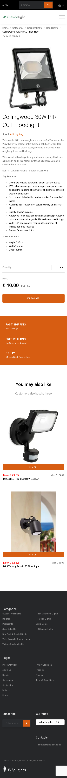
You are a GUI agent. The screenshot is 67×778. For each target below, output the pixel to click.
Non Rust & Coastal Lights (14, 634)
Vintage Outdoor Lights (13, 644)
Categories (18, 28)
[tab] (33, 268)
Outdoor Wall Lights (11, 613)
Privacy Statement (44, 665)
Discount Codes (9, 665)
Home (5, 28)
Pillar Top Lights (43, 619)
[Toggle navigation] (61, 17)
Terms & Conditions (45, 680)
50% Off (33, 555)
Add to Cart (33, 298)
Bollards (6, 619)
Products (40, 670)
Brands (5, 675)
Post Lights (7, 624)
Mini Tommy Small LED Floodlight (21, 566)
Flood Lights (52, 28)
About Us (6, 670)
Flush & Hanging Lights (47, 613)
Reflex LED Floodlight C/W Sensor (21, 479)
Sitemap (40, 675)
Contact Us (7, 685)
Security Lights (34, 28)
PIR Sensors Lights (44, 629)
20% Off (33, 467)
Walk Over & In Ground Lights (16, 639)
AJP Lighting (16, 134)
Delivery (6, 690)
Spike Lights (41, 624)
